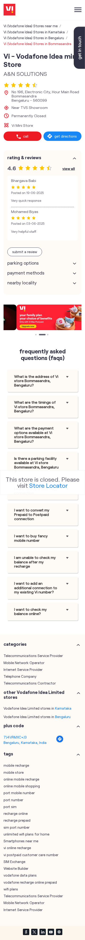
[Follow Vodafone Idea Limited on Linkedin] (42, 931)
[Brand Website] (59, 931)
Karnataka (63, 708)
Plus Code (14, 725)
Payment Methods (25, 272)
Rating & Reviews (24, 157)
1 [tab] (36, 335)
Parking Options (23, 263)
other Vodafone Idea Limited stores (34, 695)
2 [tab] (40, 335)
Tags (8, 753)
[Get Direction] (60, 741)
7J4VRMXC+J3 (15, 737)
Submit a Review (24, 252)
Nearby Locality (22, 282)
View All (68, 168)
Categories (15, 644)
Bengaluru (63, 717)
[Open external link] (79, 67)
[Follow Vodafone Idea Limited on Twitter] (34, 931)
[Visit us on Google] (26, 931)
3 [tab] (48, 335)
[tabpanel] (42, 317)
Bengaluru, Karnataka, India (25, 742)
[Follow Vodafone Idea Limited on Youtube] (50, 931)
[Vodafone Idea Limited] (9, 10)
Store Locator (48, 485)
